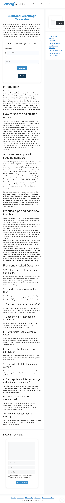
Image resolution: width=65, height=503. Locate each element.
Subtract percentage (10, 57)
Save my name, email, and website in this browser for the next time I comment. (21, 476)
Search (53, 19)
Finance (35, 4)
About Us (13, 498)
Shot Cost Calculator (55, 50)
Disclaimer (38, 498)
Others (56, 4)
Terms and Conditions (48, 498)
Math (50, 4)
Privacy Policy (29, 498)
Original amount (9, 48)
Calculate (22, 68)
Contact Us (20, 498)
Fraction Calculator (55, 43)
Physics (43, 4)
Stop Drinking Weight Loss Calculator (53, 38)
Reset (22, 76)
